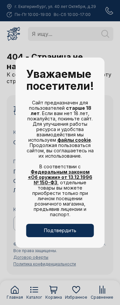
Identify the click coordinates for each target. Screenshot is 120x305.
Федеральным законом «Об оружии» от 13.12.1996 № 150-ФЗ (60, 177)
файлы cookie (74, 140)
